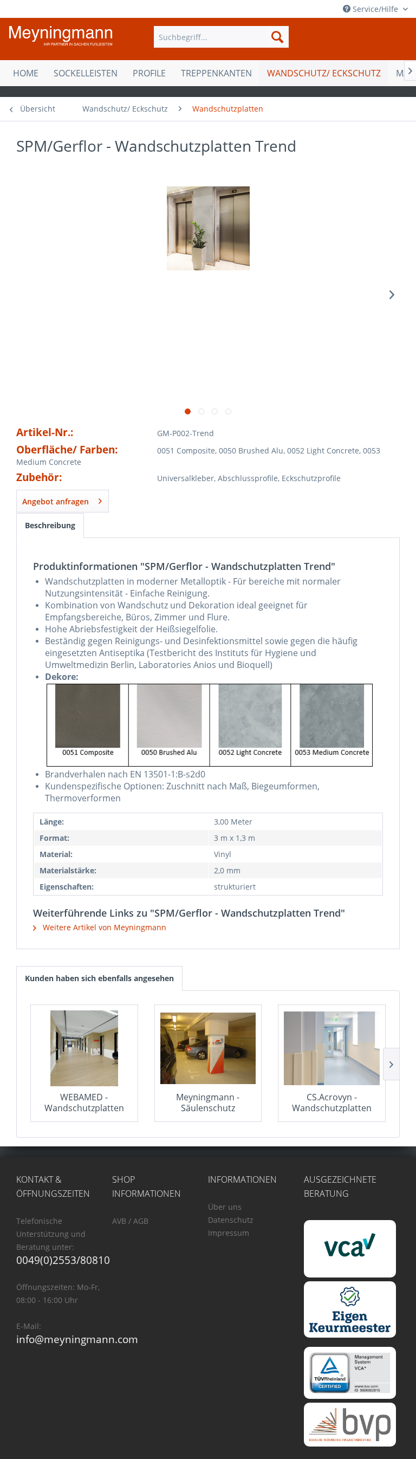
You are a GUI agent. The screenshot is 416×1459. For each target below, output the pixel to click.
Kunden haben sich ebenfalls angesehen (99, 978)
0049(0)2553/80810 (63, 1260)
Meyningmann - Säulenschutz (207, 1102)
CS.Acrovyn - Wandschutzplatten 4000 (332, 1102)
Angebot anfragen (55, 501)
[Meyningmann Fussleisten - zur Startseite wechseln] (60, 39)
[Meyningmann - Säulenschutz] (208, 1048)
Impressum (228, 1233)
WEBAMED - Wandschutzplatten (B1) (84, 1102)
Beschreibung (50, 525)
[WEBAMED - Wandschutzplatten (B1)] (84, 1048)
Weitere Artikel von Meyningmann (103, 927)
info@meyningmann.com (77, 1339)
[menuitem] (221, 37)
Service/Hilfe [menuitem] (375, 9)
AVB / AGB (130, 1221)
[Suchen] (277, 37)
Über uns (225, 1207)
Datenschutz (230, 1220)
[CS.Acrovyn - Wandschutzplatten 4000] (332, 1048)
